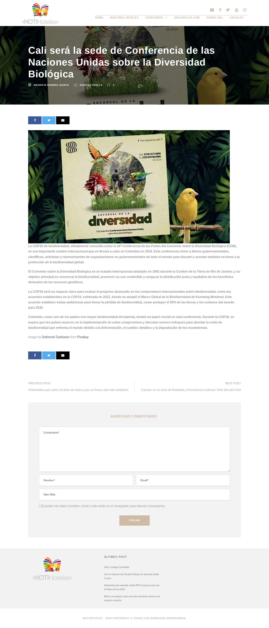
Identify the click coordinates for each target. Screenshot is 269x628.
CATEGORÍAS (154, 17)
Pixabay (83, 337)
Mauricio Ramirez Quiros (51, 85)
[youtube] (236, 10)
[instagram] (244, 10)
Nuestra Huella (91, 85)
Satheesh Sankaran (56, 337)
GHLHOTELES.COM (187, 17)
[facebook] (220, 10)
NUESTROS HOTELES (124, 17)
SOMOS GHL (214, 17)
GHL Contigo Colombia (116, 567)
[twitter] (228, 10)
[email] (212, 10)
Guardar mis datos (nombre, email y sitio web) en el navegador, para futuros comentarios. (103, 506)
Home (99, 17)
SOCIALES (237, 17)
